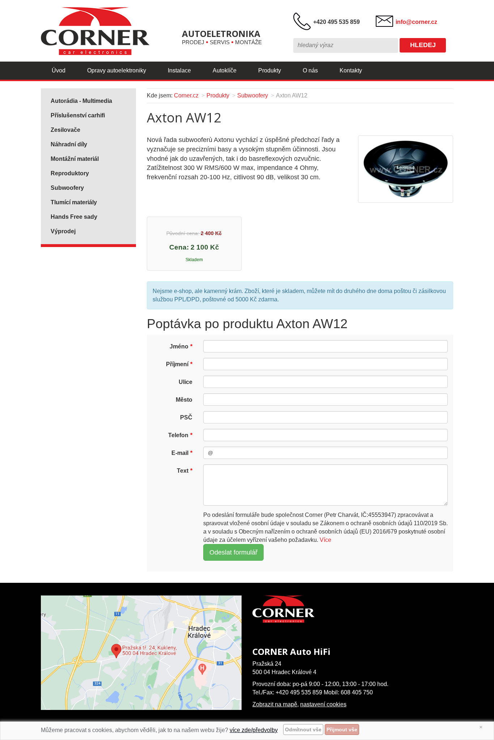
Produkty (269, 70)
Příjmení (177, 364)
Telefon (178, 435)
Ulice (185, 382)
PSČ (186, 417)
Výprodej (63, 231)
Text (182, 471)
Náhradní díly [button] (69, 144)
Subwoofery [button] (67, 188)
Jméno (179, 346)
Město (184, 400)
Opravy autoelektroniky (116, 70)
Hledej (423, 45)
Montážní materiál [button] (75, 159)
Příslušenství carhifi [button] (78, 115)
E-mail (179, 453)
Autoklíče (225, 70)
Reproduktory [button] (70, 173)
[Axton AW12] (405, 169)
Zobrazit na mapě (274, 704)
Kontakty (351, 70)
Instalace (179, 70)
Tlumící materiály (74, 202)
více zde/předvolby (254, 730)
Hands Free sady (74, 217)
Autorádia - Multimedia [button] (81, 101)
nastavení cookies (323, 704)
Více (325, 540)
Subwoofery (252, 95)
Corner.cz (186, 95)
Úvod (58, 70)
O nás (310, 70)
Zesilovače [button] (65, 130)
